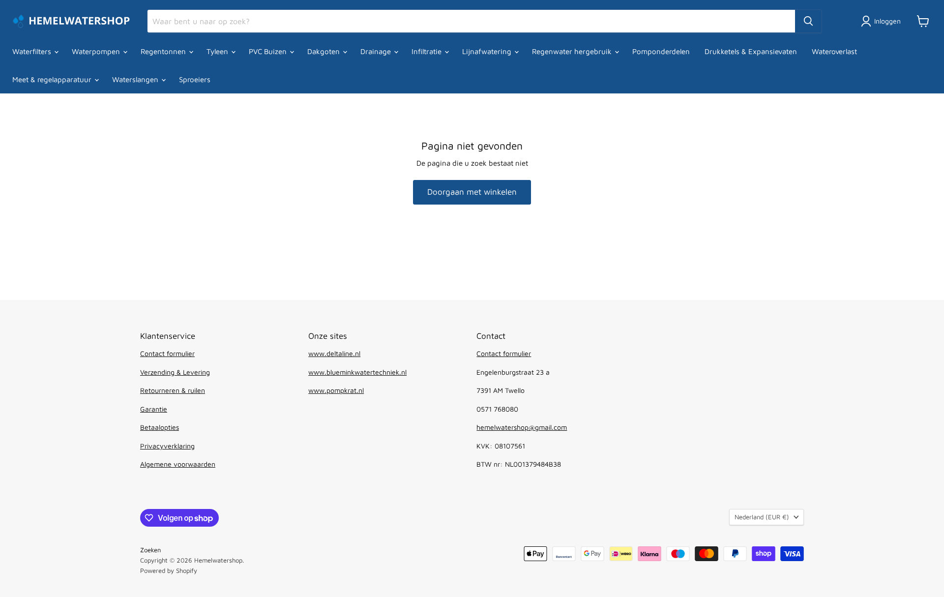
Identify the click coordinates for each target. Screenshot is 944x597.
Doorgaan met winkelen (472, 192)
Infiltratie (427, 51)
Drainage (376, 51)
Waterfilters (32, 51)
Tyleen (218, 51)
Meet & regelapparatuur (52, 79)
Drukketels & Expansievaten (751, 51)
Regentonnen (164, 51)
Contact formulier (167, 353)
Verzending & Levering (175, 372)
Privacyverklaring (167, 446)
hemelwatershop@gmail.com (521, 427)
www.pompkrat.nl (336, 390)
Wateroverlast (834, 51)
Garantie (153, 409)
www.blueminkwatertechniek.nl (357, 372)
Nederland (762, 517)
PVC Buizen (269, 51)
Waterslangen (136, 79)
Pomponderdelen (661, 51)
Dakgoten (324, 51)
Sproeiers (194, 79)
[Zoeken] (808, 21)
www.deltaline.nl (334, 353)
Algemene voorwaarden (177, 464)
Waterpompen (97, 51)
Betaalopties (159, 427)
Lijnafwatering (487, 51)
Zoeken (150, 550)
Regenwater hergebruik (573, 51)
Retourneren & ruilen (172, 390)
